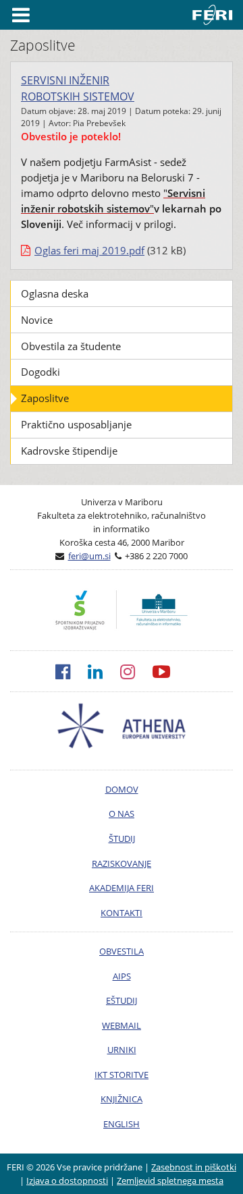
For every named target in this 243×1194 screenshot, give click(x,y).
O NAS (121, 813)
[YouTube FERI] (170, 671)
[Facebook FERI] (71, 671)
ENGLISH (121, 1124)
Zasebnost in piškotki (193, 1167)
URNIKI (121, 1050)
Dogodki (40, 371)
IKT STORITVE (121, 1075)
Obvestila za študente (71, 346)
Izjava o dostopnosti (67, 1180)
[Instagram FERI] (136, 671)
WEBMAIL (121, 1025)
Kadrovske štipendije (69, 450)
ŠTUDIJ (122, 838)
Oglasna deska (54, 293)
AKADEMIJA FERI (121, 888)
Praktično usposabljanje (76, 424)
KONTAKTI (121, 913)
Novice (37, 319)
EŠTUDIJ (121, 1000)
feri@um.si (89, 556)
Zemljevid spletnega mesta (170, 1180)
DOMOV (121, 789)
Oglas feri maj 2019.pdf (89, 250)
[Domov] (215, 14)
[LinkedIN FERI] (104, 671)
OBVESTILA (121, 951)
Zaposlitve (45, 398)
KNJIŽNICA (121, 1099)
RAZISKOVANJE (121, 863)
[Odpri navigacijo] (21, 15)
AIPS (122, 976)
